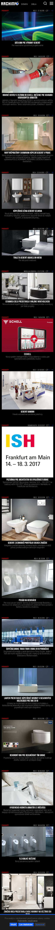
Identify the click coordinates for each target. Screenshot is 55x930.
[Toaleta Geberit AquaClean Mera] (27, 242)
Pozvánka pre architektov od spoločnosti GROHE (27, 480)
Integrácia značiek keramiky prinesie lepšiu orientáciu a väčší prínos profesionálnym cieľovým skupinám (27, 546)
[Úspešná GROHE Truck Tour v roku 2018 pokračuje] (27, 633)
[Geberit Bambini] (27, 390)
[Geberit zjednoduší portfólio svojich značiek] (27, 520)
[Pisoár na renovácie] (27, 579)
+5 (52, 116)
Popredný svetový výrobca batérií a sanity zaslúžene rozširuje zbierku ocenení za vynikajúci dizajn (28, 759)
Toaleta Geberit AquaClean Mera (27, 258)
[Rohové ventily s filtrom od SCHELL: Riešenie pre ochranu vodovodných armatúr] (27, 75)
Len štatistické (25, 924)
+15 (52, 370)
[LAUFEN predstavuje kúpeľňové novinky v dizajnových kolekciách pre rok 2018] (27, 682)
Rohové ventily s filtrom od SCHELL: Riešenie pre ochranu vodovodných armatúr (28, 96)
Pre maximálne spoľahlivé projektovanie (27, 45)
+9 (52, 497)
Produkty (5, 11)
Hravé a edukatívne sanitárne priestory (28, 414)
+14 (52, 173)
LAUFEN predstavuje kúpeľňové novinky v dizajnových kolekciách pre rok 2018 (27, 699)
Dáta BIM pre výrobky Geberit (27, 43)
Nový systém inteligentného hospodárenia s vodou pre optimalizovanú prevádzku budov (27, 358)
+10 (52, 667)
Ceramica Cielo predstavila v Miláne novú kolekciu (27, 302)
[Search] (45, 3)
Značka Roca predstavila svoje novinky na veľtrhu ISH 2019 (27, 913)
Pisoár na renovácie (27, 600)
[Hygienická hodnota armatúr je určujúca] (27, 788)
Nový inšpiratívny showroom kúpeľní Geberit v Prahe (27, 153)
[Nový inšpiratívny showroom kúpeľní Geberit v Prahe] (27, 134)
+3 (52, 317)
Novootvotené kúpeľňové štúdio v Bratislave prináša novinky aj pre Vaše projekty (27, 305)
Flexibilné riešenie (27, 859)
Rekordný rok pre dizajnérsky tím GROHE (27, 755)
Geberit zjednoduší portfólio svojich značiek (27, 543)
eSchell (27, 354)
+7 (52, 559)
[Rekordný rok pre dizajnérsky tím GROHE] (27, 736)
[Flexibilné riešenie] (27, 842)
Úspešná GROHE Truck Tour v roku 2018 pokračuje (27, 649)
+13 (52, 719)
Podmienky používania (27, 920)
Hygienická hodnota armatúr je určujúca (27, 808)
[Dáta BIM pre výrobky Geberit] (27, 26)
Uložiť (13, 924)
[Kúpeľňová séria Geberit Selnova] (27, 191)
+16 (52, 229)
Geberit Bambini (27, 412)
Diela (33, 4)
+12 (52, 11)
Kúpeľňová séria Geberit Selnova (27, 211)
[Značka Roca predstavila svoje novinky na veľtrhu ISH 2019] (27, 891)
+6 (52, 771)
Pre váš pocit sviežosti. (28, 260)
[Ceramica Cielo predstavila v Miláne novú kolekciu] (27, 286)
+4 (52, 425)
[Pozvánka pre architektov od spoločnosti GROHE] (27, 452)
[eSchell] (27, 335)
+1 (52, 57)
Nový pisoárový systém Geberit (27, 861)
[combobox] (45, 3)
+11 (52, 618)
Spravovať (40, 924)
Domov (24, 4)
